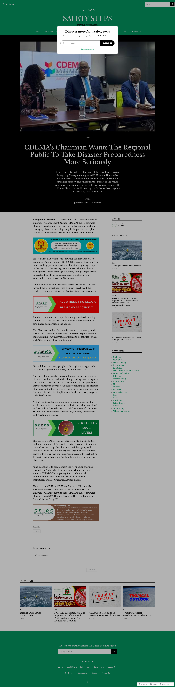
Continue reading (87, 49)
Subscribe (107, 43)
